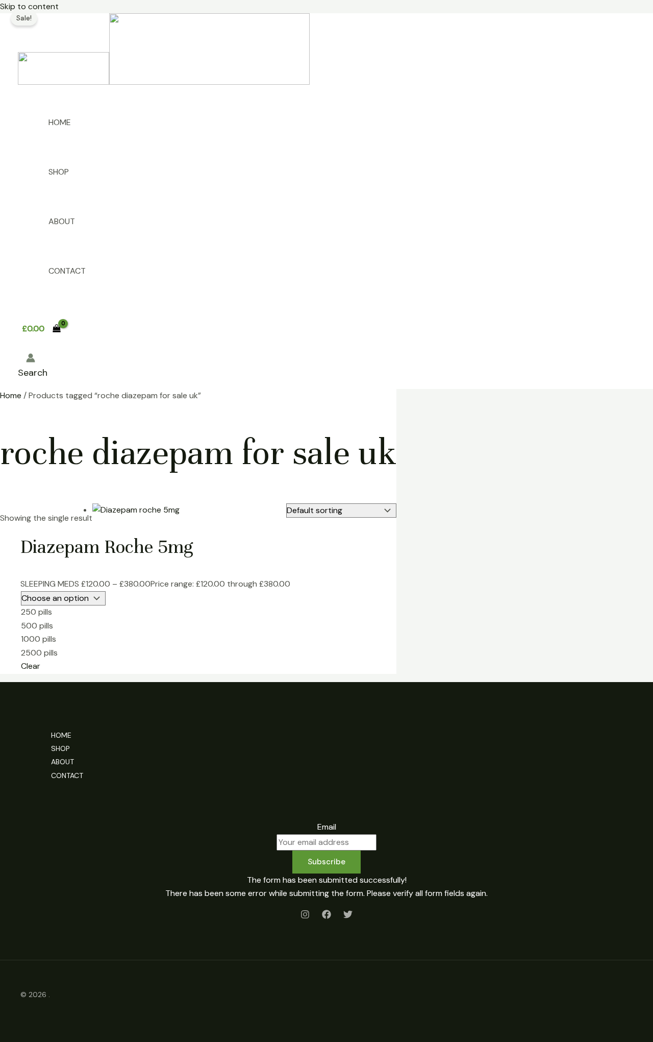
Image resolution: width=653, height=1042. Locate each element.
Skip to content (29, 6)
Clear (30, 666)
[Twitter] (348, 916)
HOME (59, 122)
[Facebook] (326, 916)
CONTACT (67, 270)
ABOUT (61, 221)
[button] (32, 373)
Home (10, 395)
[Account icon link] (30, 360)
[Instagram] (305, 916)
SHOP (58, 171)
